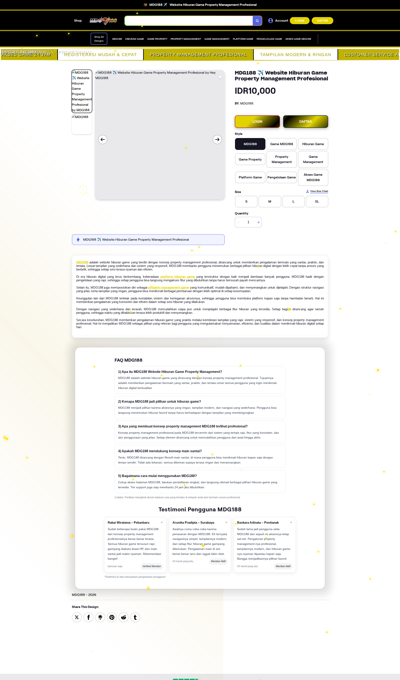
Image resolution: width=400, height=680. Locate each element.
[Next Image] (217, 139)
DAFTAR (322, 20)
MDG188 (82, 262)
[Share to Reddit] (124, 617)
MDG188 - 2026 (84, 595)
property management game (168, 287)
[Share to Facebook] (89, 617)
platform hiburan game (177, 276)
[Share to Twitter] (77, 617)
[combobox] (189, 20)
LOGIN (299, 20)
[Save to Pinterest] (112, 617)
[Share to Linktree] (100, 617)
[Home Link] (103, 21)
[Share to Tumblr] (135, 617)
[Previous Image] (102, 139)
